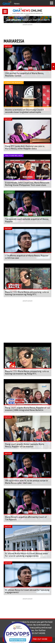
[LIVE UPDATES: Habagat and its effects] (27, 19)
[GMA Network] (7, 2)
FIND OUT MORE (40, 639)
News (17, 3)
